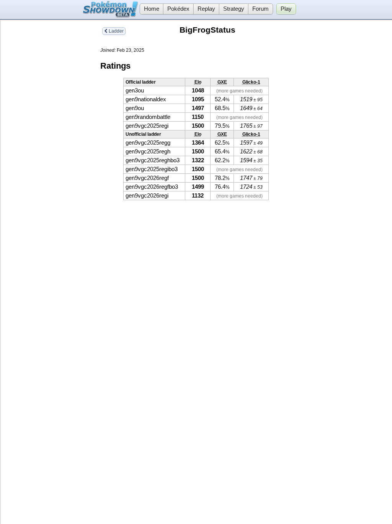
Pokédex (178, 9)
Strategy (233, 9)
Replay (206, 9)
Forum (260, 9)
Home (151, 9)
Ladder (116, 31)
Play (286, 9)
